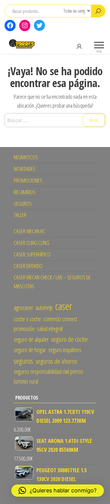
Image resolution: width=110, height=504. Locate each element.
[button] (57, 490)
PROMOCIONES (28, 180)
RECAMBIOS (24, 192)
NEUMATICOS (26, 157)
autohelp (44, 308)
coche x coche (27, 319)
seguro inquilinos (64, 350)
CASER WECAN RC (29, 231)
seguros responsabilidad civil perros (48, 371)
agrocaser (23, 308)
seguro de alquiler (31, 339)
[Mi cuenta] (79, 46)
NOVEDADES (24, 168)
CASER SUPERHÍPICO (32, 254)
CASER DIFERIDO (28, 266)
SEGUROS (23, 203)
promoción (24, 329)
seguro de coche (69, 339)
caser (63, 306)
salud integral (50, 329)
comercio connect (60, 319)
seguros (23, 361)
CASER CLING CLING (31, 242)
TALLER (20, 215)
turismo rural (26, 381)
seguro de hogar (30, 350)
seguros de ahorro (56, 361)
